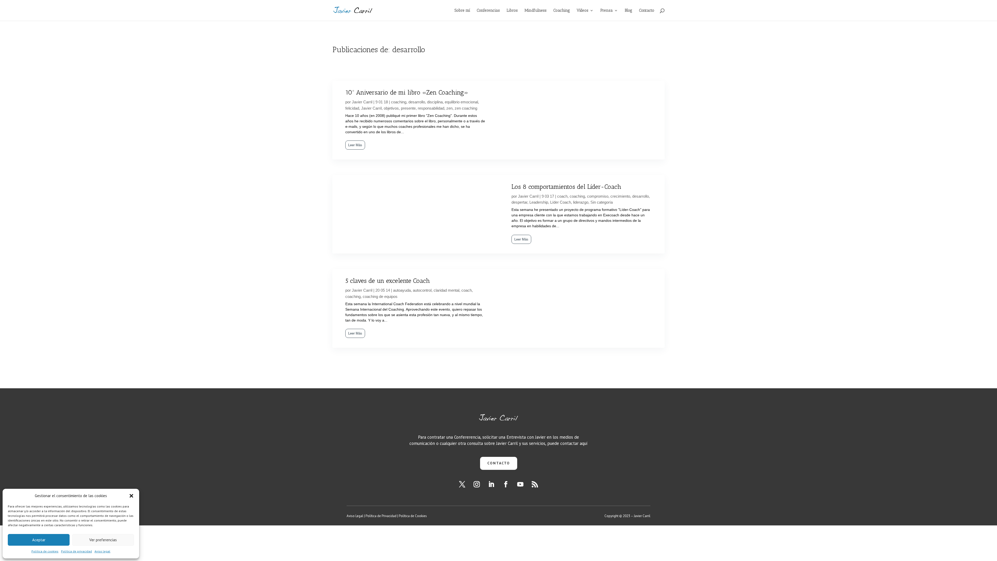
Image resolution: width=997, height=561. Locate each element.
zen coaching (466, 108)
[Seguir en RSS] (535, 484)
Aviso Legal (355, 516)
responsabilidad (431, 108)
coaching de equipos (380, 296)
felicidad (352, 108)
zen (449, 108)
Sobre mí (462, 11)
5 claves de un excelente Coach (387, 280)
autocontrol (422, 290)
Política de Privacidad (381, 516)
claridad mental (446, 290)
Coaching (561, 11)
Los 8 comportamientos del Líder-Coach (566, 186)
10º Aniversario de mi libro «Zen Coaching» (406, 92)
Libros (512, 11)
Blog (628, 11)
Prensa (606, 11)
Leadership (538, 202)
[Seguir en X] (462, 484)
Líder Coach (560, 202)
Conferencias (488, 11)
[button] (131, 495)
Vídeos (582, 11)
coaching (398, 102)
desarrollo (416, 102)
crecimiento (620, 196)
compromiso (597, 196)
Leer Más (355, 145)
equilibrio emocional (461, 102)
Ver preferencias (103, 539)
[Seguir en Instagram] (476, 484)
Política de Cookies (413, 516)
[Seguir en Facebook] (506, 484)
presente (408, 108)
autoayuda (402, 290)
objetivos (391, 108)
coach (562, 196)
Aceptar (38, 539)
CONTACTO (498, 463)
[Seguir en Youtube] (520, 484)
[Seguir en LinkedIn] (491, 484)
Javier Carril (362, 102)
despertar (519, 202)
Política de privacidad (76, 551)
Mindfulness (535, 11)
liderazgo (580, 202)
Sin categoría (601, 202)
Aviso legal (102, 551)
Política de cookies (44, 551)
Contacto (646, 11)
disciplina (435, 102)
